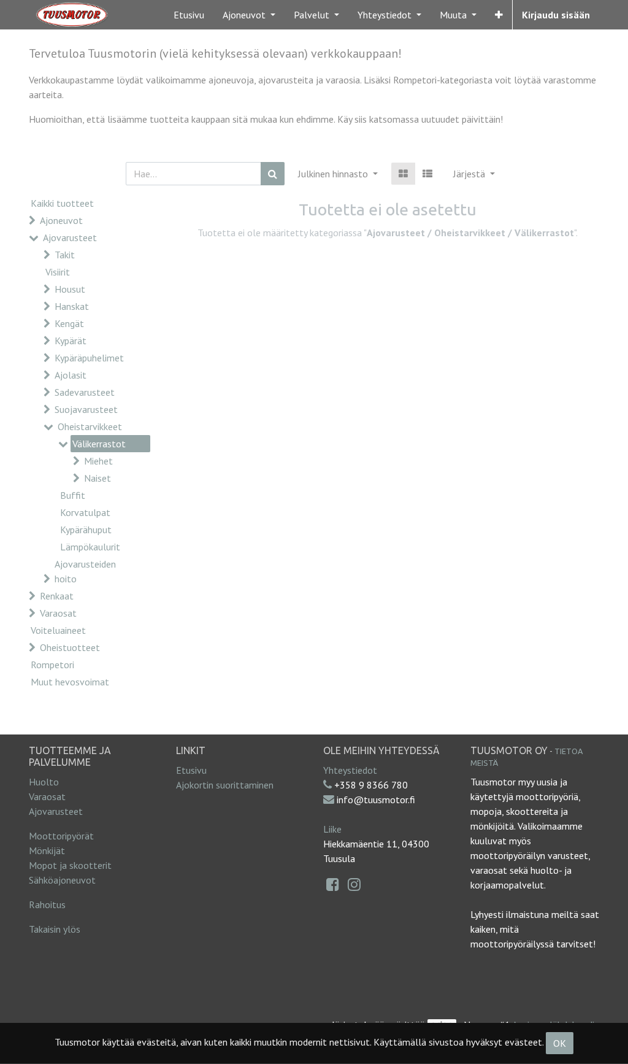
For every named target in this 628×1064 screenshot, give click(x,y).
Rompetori (52, 664)
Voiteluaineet (58, 630)
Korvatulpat (85, 512)
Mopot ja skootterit (70, 865)
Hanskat (72, 306)
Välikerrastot (99, 444)
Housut (70, 289)
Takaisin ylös (54, 929)
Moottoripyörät (61, 836)
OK (559, 1043)
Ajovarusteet (70, 237)
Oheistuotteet (70, 647)
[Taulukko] (403, 174)
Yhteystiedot (350, 770)
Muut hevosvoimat (70, 682)
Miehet (98, 461)
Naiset (97, 478)
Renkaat (57, 596)
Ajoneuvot (61, 220)
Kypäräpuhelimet (89, 358)
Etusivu (191, 770)
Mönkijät (47, 850)
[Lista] (427, 174)
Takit (65, 255)
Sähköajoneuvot (62, 880)
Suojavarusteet (86, 409)
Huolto (44, 782)
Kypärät (70, 340)
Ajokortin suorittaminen (225, 785)
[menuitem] (188, 14)
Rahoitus (47, 904)
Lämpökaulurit (90, 547)
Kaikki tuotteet (62, 203)
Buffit (72, 495)
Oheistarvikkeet (90, 426)
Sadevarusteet (85, 392)
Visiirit (57, 272)
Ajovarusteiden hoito (85, 571)
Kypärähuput (86, 529)
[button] (499, 14)
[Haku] (273, 173)
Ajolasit (70, 375)
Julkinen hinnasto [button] (334, 174)
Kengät (69, 323)
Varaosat (58, 613)
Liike (332, 829)
